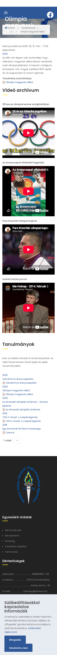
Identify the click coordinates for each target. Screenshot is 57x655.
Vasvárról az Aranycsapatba (17, 379)
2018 (4, 424)
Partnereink (11, 551)
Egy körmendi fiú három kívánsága (21, 428)
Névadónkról (12, 535)
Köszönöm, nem (18, 648)
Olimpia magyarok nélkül (19, 82)
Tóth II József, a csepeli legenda (20, 417)
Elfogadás (15, 639)
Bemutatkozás (13, 530)
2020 (5, 53)
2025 (5, 375)
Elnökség (10, 541)
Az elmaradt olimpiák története (23, 409)
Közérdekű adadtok (16, 546)
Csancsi (10, 432)
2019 (4, 413)
